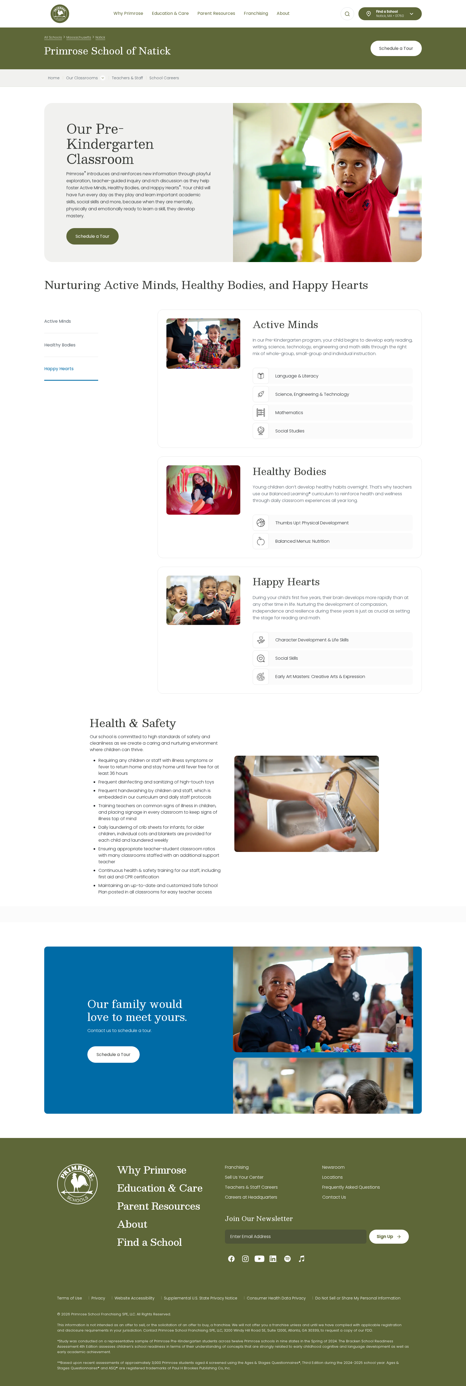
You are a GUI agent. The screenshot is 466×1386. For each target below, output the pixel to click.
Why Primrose (151, 1169)
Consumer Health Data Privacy (276, 1298)
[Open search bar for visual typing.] (347, 14)
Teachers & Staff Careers (251, 1187)
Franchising (237, 1167)
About (132, 1224)
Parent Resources (158, 1206)
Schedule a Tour (396, 48)
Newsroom (333, 1167)
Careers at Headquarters (251, 1197)
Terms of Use (69, 1298)
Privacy (98, 1298)
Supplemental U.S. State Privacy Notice (200, 1298)
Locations (332, 1177)
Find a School (149, 1242)
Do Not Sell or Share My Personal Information (357, 1298)
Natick (100, 37)
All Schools (53, 37)
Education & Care (160, 1187)
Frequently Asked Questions (351, 1187)
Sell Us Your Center (244, 1177)
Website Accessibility (135, 1298)
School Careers (164, 78)
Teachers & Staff (127, 78)
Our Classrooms (82, 78)
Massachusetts (78, 37)
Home (54, 78)
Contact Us (334, 1197)
